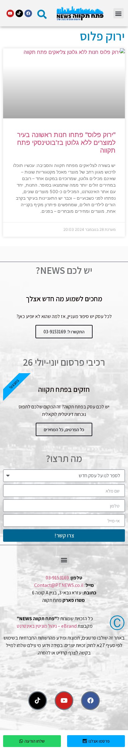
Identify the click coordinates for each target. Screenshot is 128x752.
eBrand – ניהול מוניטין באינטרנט (47, 626)
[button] (118, 13)
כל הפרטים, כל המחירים (64, 429)
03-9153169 (57, 577)
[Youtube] (10, 13)
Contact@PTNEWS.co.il (59, 585)
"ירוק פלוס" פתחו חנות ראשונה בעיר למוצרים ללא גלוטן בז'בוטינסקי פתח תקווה (66, 142)
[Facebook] (28, 13)
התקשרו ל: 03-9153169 (64, 332)
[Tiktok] (19, 13)
